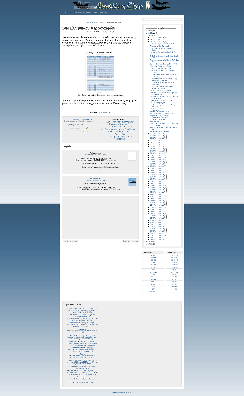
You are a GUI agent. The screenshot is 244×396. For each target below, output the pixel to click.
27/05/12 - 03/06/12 (157, 194)
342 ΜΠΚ (153, 279)
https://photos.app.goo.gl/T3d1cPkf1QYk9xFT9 (84, 332)
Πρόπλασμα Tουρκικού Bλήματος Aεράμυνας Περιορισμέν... (161, 87)
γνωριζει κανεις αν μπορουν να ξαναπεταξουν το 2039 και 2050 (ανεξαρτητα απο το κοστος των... (82, 324)
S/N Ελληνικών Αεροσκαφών (82, 12)
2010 (150, 244)
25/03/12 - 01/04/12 (157, 214)
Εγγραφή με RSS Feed (75, 125)
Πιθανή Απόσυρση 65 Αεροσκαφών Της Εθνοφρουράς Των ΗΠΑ (163, 79)
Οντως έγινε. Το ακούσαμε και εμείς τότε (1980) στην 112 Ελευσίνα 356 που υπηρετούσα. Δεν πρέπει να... (82, 362)
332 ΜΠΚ (153, 260)
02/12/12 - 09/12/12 (157, 136)
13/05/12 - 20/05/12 (157, 198)
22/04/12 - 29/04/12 (157, 205)
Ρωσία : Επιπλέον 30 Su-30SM (160, 90)
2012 (150, 35)
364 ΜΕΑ (174, 284)
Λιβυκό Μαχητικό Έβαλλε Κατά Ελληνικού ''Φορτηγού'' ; (120, 123)
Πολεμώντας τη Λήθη (73, 45)
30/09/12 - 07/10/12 (157, 155)
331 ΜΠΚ (153, 257)
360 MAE (174, 274)
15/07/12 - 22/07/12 (157, 179)
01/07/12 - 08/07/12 (157, 183)
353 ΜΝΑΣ (174, 260)
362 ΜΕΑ (174, 279)
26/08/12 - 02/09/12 (157, 166)
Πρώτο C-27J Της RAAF (158, 109)
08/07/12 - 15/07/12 (157, 181)
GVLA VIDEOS (65, 12)
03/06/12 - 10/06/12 (157, 192)
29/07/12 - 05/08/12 (157, 175)
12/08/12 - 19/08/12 (157, 170)
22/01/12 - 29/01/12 (157, 233)
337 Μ (153, 267)
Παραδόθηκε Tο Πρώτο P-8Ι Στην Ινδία (163, 74)
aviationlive (93, 178)
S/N (101, 22)
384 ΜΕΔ (174, 289)
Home (87, 22)
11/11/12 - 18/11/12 (157, 142)
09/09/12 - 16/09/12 (157, 162)
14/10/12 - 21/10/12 (157, 151)
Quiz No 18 (154, 76)
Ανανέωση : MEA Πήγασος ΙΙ (159, 46)
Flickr (95, 12)
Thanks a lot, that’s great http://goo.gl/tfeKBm (85, 367)
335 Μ (153, 262)
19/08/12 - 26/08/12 (157, 168)
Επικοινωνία (103, 12)
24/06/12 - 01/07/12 (157, 185)
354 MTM (175, 262)
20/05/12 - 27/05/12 (157, 196)
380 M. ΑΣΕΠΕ (153, 291)
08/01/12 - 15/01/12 (157, 237)
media (73, 103)
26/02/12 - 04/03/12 (157, 222)
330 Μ (153, 255)
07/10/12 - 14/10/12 (157, 153)
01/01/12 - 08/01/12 (157, 240)
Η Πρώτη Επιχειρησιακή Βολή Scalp (162, 44)
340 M (153, 274)
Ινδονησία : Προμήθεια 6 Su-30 (160, 66)
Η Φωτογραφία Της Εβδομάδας (160, 68)
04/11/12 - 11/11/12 (157, 144)
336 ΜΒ (153, 265)
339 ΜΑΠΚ (153, 272)
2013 (150, 33)
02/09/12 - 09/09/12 (157, 164)
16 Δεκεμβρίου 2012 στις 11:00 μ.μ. (95, 154)
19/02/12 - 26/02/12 (157, 224)
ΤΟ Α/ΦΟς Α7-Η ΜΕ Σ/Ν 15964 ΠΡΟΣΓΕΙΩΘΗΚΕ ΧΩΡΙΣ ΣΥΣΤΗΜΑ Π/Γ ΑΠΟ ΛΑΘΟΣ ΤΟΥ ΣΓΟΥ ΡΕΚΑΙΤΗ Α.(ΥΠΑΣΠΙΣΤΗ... (82, 373)
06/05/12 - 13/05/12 (157, 201)
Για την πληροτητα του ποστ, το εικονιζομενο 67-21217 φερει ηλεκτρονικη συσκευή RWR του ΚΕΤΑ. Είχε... (83, 310)
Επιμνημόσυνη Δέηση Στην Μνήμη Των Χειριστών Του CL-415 (120, 130)
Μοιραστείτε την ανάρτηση (82, 119)
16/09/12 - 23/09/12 (157, 160)
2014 (150, 31)
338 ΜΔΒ (153, 269)
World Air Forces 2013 (157, 121)
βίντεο (65, 103)
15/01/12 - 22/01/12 (157, 235)
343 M (153, 282)
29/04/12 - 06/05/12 (157, 203)
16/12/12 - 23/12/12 (157, 42)
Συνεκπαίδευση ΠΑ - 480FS (120, 127)
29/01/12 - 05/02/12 (157, 231)
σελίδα (81, 42)
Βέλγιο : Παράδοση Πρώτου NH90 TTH (163, 64)
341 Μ (153, 277)
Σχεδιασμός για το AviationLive (120, 392)
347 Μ (153, 286)
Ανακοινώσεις (94, 22)
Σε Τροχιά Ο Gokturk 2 (157, 119)
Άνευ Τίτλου (120, 134)
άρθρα (82, 103)
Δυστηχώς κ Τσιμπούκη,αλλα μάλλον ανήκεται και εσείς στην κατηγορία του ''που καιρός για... (82, 349)
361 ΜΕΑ (174, 277)
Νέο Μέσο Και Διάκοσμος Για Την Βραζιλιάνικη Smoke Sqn (161, 116)
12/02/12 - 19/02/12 (157, 227)
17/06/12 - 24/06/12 (157, 188)
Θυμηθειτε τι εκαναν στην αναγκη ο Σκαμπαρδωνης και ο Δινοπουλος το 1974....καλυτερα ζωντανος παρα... (82, 343)
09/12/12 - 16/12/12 (157, 134)
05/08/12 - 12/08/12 (157, 173)
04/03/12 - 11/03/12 (157, 220)
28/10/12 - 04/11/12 (157, 147)
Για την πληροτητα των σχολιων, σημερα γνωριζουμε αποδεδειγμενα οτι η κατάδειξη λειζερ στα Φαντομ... (82, 337)
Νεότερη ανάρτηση (70, 241)
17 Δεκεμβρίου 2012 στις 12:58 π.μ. (95, 180)
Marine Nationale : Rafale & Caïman (162, 113)
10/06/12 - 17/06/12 (157, 190)
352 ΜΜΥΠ (174, 257)
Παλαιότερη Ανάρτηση (130, 241)
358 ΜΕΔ (174, 269)
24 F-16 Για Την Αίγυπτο (158, 103)
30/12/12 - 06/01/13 (157, 37)
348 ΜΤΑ (153, 289)
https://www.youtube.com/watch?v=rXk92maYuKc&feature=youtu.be (82, 356)
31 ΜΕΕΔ (175, 255)
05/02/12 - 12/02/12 (157, 229)
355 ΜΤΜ (175, 265)
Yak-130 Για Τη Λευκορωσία (159, 111)
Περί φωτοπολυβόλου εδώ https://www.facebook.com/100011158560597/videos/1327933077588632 (82, 317)
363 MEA (174, 282)
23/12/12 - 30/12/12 (157, 39)
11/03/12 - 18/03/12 (157, 218)
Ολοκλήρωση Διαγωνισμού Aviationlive (120, 137)
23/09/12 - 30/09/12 (157, 157)
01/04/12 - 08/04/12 (157, 211)
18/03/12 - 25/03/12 (157, 216)
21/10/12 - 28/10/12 (157, 149)
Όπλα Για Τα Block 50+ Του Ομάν (161, 101)
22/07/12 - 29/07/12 (157, 177)
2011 (150, 242)
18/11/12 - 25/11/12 (157, 140)
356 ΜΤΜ (175, 267)
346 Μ (153, 284)
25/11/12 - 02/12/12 (157, 138)
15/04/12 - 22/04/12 (157, 207)
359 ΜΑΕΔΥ (174, 272)
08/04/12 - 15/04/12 (157, 209)
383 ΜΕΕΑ (174, 286)
